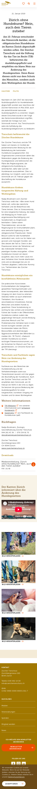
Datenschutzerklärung (16, 777)
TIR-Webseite (10, 406)
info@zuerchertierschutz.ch (13, 683)
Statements (9, 413)
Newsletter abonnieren (15, 748)
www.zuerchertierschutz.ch (13, 448)
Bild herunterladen (11, 556)
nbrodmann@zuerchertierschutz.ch (16, 435)
